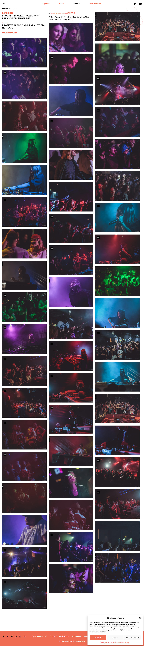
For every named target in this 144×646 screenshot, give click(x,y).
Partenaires (76, 636)
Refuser (115, 637)
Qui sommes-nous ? (39, 636)
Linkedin (20, 636)
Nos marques (95, 4)
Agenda (46, 4)
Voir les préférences (132, 637)
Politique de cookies (106, 642)
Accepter (98, 637)
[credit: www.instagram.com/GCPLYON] (71, 37)
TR (3, 4)
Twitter (12, 636)
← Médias (6, 9)
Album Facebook (9, 33)
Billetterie (134, 4)
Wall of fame (64, 636)
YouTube (7, 636)
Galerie (77, 4)
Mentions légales (79, 641)
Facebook (3, 636)
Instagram (16, 636)
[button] (140, 618)
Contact (140, 4)
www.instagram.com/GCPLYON (62, 13)
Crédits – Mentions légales (121, 642)
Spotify (24, 636)
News (61, 4)
